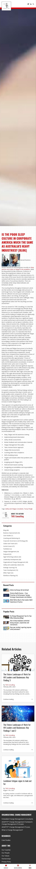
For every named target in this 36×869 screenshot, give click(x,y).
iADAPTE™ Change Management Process (16, 827)
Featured (6, 554)
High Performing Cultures (10, 557)
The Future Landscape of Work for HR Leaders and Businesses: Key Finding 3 (17, 677)
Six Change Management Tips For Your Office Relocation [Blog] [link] (21, 617)
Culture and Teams (9, 543)
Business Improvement (10, 533)
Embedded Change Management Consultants (17, 819)
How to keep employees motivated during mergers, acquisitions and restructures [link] (19, 623)
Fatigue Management (9, 551)
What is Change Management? (12, 830)
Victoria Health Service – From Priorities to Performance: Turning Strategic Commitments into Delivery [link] (20, 595)
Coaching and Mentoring (10, 538)
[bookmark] (6, 6)
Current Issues (7, 546)
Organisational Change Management (14, 562)
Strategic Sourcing (8, 567)
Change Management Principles (13, 824)
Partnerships (6, 859)
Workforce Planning (9, 575)
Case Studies (7, 535)
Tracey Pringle (28, 509)
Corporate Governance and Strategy (14, 541)
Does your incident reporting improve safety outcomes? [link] (20, 628)
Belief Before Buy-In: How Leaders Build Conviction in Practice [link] (21, 601)
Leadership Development (10, 559)
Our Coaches (6, 850)
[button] (30, 866)
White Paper (7, 573)
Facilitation (6, 549)
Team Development (9, 570)
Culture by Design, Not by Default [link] (19, 590)
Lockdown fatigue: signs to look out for (17, 782)
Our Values (5, 856)
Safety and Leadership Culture (12, 565)
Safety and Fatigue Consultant (14, 509)
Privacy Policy (6, 862)
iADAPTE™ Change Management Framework (17, 822)
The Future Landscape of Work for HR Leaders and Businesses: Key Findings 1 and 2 (17, 727)
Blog (4, 530)
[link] (6, 590)
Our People (6, 853)
